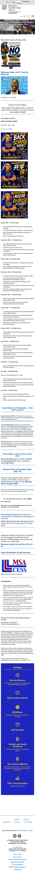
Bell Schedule (17, 730)
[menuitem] (6, 819)
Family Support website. (25, 830)
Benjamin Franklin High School (15, 8)
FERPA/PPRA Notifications (17, 867)
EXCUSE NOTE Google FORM (16, 483)
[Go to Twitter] (15, 835)
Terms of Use (18, 854)
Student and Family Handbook (17, 745)
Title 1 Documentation (17, 783)
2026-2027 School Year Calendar (14, 521)
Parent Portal (28, 822)
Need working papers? (17, 698)
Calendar (17, 822)
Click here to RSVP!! (6, 129)
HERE (23, 112)
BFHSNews (17, 712)
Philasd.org (17, 869)
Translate (19, 3)
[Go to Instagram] (19, 835)
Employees (6, 822)
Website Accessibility (17, 862)
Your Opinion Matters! (17, 764)
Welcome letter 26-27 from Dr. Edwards (15, 73)
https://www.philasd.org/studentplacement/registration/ (17, 421)
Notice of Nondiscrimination (17, 859)
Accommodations (17, 864)
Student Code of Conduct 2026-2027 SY (17, 470)
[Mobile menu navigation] (32, 16)
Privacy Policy (17, 857)
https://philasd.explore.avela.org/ (10, 429)
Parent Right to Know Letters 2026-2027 (17, 455)
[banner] (17, 12)
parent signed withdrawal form (19, 443)
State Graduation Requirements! (16, 552)
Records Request (17, 680)
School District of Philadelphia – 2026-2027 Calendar (17, 409)
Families (17, 819)
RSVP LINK (9, 234)
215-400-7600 (17, 847)
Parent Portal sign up (10, 514)
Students (26, 819)
